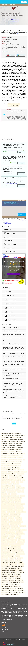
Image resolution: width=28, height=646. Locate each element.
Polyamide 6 (4, 511)
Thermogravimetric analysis (21, 511)
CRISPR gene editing (20, 542)
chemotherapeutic (5, 562)
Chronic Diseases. (20, 491)
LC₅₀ (24, 459)
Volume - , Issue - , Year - (14, 51)
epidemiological (12, 550)
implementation (4, 568)
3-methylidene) (20, 588)
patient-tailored (22, 441)
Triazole (10, 592)
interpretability (17, 578)
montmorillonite (19, 505)
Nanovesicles (4, 499)
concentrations (20, 457)
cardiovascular (11, 489)
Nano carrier (20, 562)
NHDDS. (21, 481)
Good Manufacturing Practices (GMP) (15, 568)
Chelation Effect (4, 441)
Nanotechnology (4, 558)
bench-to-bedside (12, 445)
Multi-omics (14, 542)
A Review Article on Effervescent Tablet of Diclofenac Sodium (13, 178)
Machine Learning (13, 491)
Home (3, 639)
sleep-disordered (17, 515)
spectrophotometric (5, 437)
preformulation (18, 576)
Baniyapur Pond (17, 471)
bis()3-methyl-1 (13, 588)
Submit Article (8, 229)
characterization (15, 495)
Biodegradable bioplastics (6, 467)
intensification (4, 493)
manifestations (4, 548)
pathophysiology (11, 548)
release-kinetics (19, 443)
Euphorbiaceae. (19, 455)
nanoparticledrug (5, 475)
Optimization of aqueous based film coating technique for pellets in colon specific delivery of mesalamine (14, 32)
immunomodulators (5, 550)
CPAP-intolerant (19, 521)
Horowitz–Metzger (20, 507)
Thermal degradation (11, 511)
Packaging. (14, 469)
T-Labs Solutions (10, 644)
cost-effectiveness (12, 521)
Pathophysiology (4, 554)
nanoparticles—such (12, 473)
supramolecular (4, 473)
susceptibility (18, 548)
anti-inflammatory (5, 451)
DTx (22, 489)
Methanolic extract (12, 455)
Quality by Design (5, 584)
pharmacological (11, 449)
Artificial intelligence (19, 580)
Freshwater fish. (4, 463)
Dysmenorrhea (19, 445)
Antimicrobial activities (6, 594)
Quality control (12, 570)
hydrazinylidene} (18, 433)
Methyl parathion (19, 459)
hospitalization (18, 489)
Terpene (19, 499)
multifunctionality (5, 477)
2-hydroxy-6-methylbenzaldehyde (7, 435)
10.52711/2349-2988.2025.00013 (11, 183)
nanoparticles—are (20, 473)
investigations (19, 437)
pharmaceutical (12, 437)
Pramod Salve (9, 37)
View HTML (21, 55)
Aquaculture (18, 485)
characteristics (4, 471)
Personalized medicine (11, 447)
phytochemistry (4, 479)
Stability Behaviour (5, 439)
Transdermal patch (19, 447)
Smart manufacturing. (5, 588)
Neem (17, 481)
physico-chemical (20, 469)
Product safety (19, 570)
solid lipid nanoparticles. (6, 566)
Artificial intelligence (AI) (6, 542)
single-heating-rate (5, 509)
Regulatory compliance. (6, 572)
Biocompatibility (21, 564)
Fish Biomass (10, 471)
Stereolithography (12, 443)
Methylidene (15, 592)
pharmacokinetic (12, 475)
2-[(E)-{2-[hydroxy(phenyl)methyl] (7, 433)
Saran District (23, 471)
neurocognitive (11, 517)
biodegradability (17, 465)
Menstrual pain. (4, 449)
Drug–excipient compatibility (14, 584)
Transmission (21, 552)
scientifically (4, 574)
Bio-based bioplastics (15, 467)
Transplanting (13, 493)
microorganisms (12, 451)
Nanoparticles (18, 479)
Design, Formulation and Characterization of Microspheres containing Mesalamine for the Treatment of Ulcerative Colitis (14, 144)
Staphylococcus (19, 451)
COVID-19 (3, 552)
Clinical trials (12, 544)
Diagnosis (3, 556)
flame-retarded (12, 509)
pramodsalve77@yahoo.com (11, 39)
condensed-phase (12, 505)
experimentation (17, 574)
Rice (9, 493)
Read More (21, 152)
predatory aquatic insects (6, 485)
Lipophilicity (20, 439)
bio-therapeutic (18, 560)
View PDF (11, 55)
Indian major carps (5, 487)
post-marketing (4, 538)
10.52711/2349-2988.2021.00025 (11, 150)
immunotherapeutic (13, 562)
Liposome (9, 499)
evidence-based (4, 489)
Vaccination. (17, 556)
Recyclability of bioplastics (6, 469)
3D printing (3, 447)
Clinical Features (12, 554)
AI (7, 491)
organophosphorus (5, 457)
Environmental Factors (20, 554)
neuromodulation (18, 517)
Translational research (19, 544)
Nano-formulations (17, 586)
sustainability (11, 463)
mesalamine (17, 103)
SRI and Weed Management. (6, 495)
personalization (4, 445)
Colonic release (11, 103)
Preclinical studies (5, 544)
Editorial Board (17, 639)
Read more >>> (23, 220)
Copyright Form (9, 240)
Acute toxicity (11, 459)
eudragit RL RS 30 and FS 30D (13, 105)
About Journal (5, 4)
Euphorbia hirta (11, 453)
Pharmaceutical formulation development (16, 582)
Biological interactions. (20, 487)
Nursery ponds (12, 487)
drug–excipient (4, 578)
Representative (4, 580)
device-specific (4, 521)
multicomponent (4, 576)
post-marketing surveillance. (16, 546)
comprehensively (20, 477)
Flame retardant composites (15, 513)
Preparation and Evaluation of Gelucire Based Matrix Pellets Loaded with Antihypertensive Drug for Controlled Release (14, 157)
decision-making (21, 572)
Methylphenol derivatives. (13, 441)
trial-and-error (10, 574)
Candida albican (22, 592)
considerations (11, 578)
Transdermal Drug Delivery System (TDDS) (14, 497)
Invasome (14, 499)
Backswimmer (4, 483)
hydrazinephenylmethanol (19, 435)
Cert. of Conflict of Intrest (11, 244)
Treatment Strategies (10, 556)
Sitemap (23, 639)
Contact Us (12, 4)
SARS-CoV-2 (9, 552)
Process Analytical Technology (7, 586)
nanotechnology (11, 479)
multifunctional (19, 558)
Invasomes (3, 497)
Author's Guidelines (10, 233)
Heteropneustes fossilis (17, 461)
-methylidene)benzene (12, 590)
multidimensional (20, 550)
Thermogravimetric (13, 503)
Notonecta (10, 483)
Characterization (21, 590)
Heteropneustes (13, 457)
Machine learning (5, 582)
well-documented (12, 477)
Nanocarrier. (4, 501)
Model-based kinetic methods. (7, 515)
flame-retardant (18, 501)
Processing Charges (9, 247)
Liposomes (13, 481)
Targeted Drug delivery (6, 481)
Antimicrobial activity (13, 439)
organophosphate (5, 459)
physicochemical (4, 560)
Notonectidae (15, 483)
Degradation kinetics (5, 513)
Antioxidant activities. (14, 594)
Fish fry (13, 485)
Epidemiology (14, 552)
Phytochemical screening (20, 453)
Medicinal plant (4, 455)
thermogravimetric (5, 503)
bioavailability (19, 475)
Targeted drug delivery (13, 564)
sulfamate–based (10, 501)
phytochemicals (18, 449)
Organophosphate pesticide (6, 461)
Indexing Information (10, 251)
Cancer (23, 479)
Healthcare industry (5, 570)
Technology (4, 491)
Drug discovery (18, 538)
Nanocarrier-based (12, 558)
